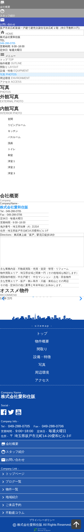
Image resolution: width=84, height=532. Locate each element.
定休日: (4, 49)
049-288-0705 (19, 426)
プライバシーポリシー (42, 520)
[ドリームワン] (42, 530)
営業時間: (5, 46)
